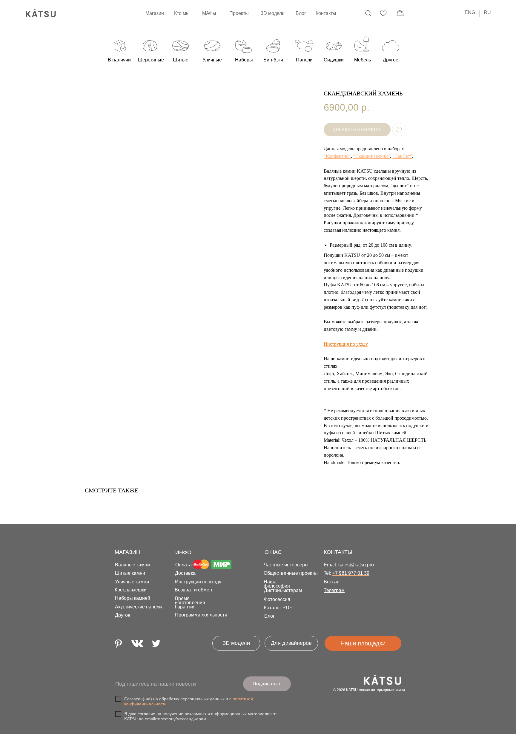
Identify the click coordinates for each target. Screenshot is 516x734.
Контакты (326, 13)
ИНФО (183, 552)
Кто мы (182, 13)
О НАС (273, 552)
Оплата (183, 564)
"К (326, 156)
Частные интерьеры (286, 564)
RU (487, 12)
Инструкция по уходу (346, 344)
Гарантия (185, 606)
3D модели (273, 13)
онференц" (340, 156)
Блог (301, 13)
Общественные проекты (291, 573)
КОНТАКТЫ (338, 552)
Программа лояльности (201, 614)
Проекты (239, 13)
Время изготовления (190, 600)
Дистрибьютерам (283, 590)
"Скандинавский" (371, 156)
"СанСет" (402, 156)
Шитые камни (130, 573)
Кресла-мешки (131, 589)
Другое (122, 615)
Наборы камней (132, 598)
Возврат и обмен (193, 589)
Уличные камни (132, 581)
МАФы (209, 13)
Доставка (185, 573)
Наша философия (277, 583)
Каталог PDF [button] (278, 607)
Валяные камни (132, 564)
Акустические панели (138, 606)
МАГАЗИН (127, 552)
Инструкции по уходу (198, 581)
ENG (470, 12)
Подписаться (267, 683)
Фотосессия (277, 599)
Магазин (154, 13)
